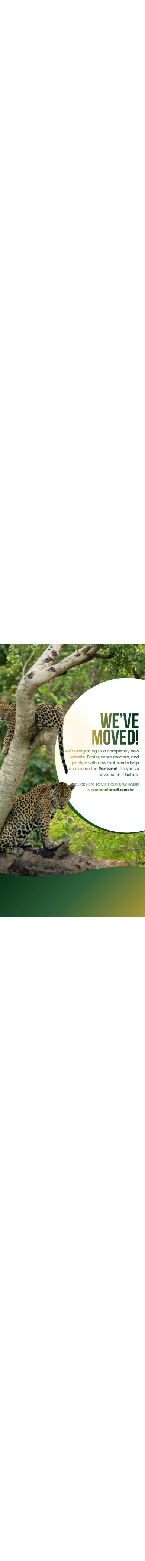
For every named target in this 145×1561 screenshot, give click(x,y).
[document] (72, 780)
